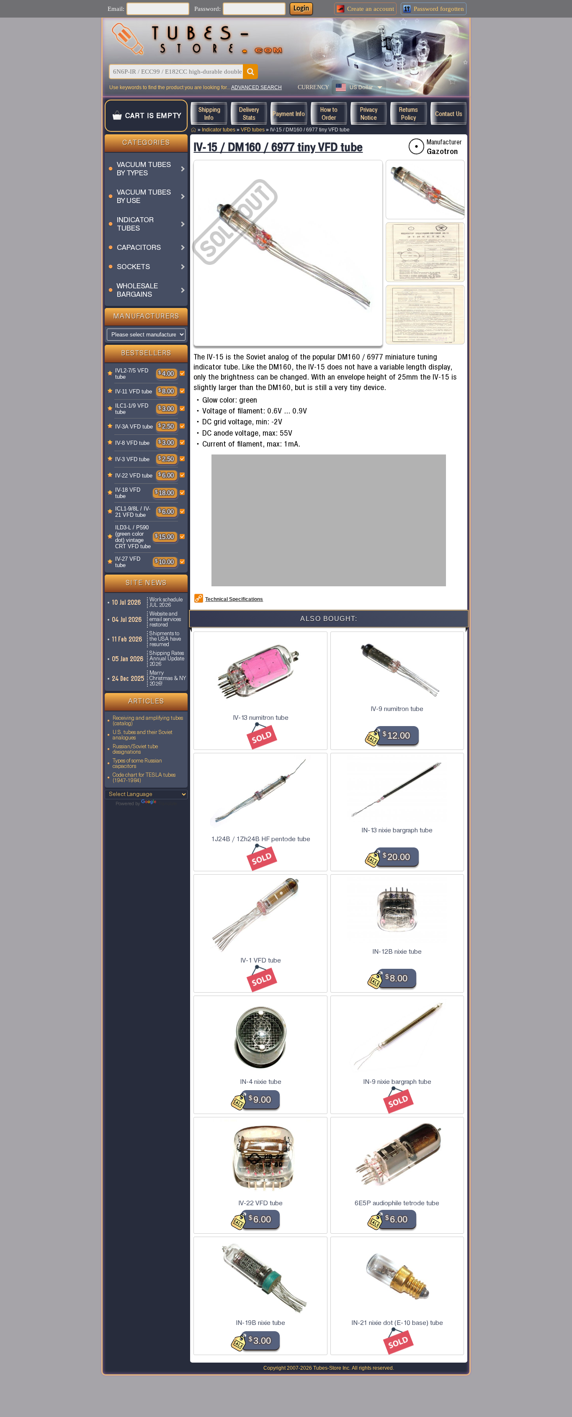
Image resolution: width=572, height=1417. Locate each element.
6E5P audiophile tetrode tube (397, 1203)
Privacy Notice (368, 113)
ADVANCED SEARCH (256, 87)
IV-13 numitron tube (261, 717)
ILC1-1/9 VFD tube (131, 409)
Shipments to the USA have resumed (165, 639)
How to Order (329, 113)
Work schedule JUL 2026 (166, 602)
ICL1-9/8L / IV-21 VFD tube (132, 512)
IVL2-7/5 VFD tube (131, 373)
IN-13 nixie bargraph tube (397, 830)
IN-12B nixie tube (397, 951)
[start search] (250, 71)
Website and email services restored (165, 619)
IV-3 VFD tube (132, 459)
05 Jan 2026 (128, 658)
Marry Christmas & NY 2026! (167, 678)
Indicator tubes (218, 130)
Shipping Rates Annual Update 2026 (166, 659)
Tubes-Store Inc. (331, 1368)
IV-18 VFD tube (127, 493)
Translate (167, 803)
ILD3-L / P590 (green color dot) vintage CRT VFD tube (133, 536)
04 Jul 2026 (127, 619)
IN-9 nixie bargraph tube (397, 1082)
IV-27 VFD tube (127, 562)
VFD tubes (253, 130)
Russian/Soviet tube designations (135, 749)
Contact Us (448, 114)
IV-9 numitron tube (397, 709)
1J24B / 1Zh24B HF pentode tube (260, 839)
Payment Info (289, 114)
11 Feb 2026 (127, 639)
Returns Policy (408, 113)
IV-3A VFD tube (134, 427)
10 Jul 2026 (126, 602)
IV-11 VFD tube (133, 391)
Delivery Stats (249, 113)
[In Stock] (110, 373)
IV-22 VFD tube (133, 475)
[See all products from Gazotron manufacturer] (416, 146)
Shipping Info (209, 113)
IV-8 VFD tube (132, 443)
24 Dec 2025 (128, 678)
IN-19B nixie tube (260, 1323)
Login (301, 8)
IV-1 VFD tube (260, 960)
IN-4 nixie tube (260, 1082)
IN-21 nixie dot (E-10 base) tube (397, 1323)
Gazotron (442, 151)
